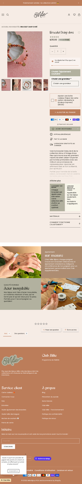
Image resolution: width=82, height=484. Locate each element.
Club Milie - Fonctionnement (53, 410)
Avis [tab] (5, 333)
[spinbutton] (58, 51)
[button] (3, 3)
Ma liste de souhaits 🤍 (10, 418)
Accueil (5, 27)
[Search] (7, 14)
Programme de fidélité (50, 360)
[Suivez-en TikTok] (13, 379)
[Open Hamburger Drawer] (3, 14)
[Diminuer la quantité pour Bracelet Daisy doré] (52, 51)
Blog (43, 392)
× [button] (25, 454)
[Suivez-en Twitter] (3, 379)
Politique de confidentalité (52, 414)
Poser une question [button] (52, 330)
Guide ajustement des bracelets (14, 410)
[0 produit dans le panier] (79, 14)
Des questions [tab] (19, 333)
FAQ (3, 401)
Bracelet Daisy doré (28, 27)
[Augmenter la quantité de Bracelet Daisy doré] (63, 51)
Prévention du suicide (50, 397)
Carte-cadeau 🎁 (8, 392)
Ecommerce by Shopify (52, 480)
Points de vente (7, 423)
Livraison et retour (65, 470)
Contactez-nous (8, 397)
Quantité (54, 46)
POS (37, 480)
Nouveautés (14, 27)
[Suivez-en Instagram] (9, 379)
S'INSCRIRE (8, 447)
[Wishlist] (74, 14)
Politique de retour (49, 418)
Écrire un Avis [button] (72, 330)
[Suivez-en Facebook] (6, 379)
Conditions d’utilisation (45, 470)
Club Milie (45, 405)
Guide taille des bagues (10, 414)
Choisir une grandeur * (61, 79)
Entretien (5, 405)
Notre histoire (47, 401)
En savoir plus (13, 471)
